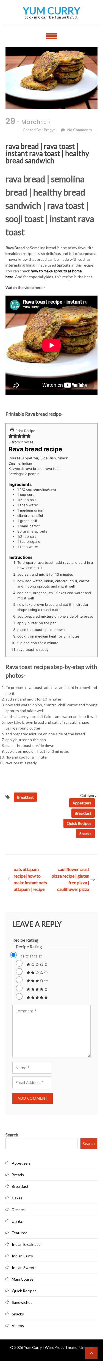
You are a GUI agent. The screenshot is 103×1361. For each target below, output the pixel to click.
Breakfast (83, 813)
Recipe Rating (25, 940)
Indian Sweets (24, 1267)
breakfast (25, 797)
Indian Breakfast (26, 1244)
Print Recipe (24, 431)
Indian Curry (22, 1256)
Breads (18, 1174)
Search (11, 1134)
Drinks (17, 1221)
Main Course (23, 1279)
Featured (19, 1232)
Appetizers (82, 803)
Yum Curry (51, 10)
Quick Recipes (79, 823)
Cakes (17, 1198)
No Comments (79, 129)
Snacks (85, 833)
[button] (11, 437)
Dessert (19, 1209)
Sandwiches (22, 1302)
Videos (18, 1325)
